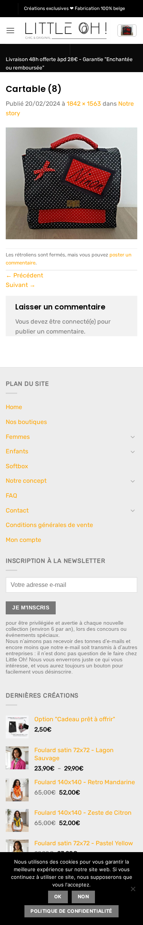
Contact (17, 510)
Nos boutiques (26, 421)
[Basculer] (132, 436)
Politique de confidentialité (71, 911)
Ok (58, 896)
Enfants (17, 451)
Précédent (24, 275)
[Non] (132, 891)
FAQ (11, 495)
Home (14, 407)
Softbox (17, 466)
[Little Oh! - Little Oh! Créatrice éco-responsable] (66, 31)
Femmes (18, 436)
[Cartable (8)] (71, 183)
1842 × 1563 (84, 103)
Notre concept (26, 480)
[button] (10, 30)
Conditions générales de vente (49, 525)
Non (83, 896)
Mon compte (23, 539)
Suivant (20, 284)
